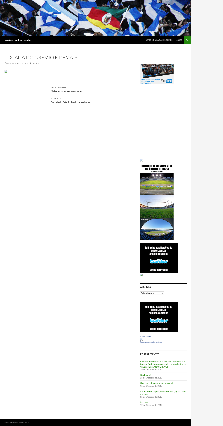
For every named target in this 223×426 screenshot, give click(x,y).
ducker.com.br (145, 337)
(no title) (144, 402)
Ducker (35, 63)
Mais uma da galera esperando (66, 89)
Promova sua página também (151, 342)
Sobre (179, 40)
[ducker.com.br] (141, 339)
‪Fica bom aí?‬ (145, 375)
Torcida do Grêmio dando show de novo (71, 100)
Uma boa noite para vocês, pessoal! (156, 383)
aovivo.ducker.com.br (18, 40)
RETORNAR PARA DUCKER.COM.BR (159, 40)
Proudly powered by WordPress (17, 422)
